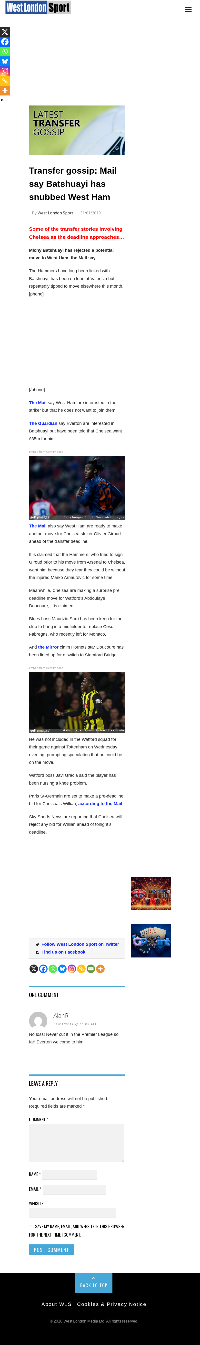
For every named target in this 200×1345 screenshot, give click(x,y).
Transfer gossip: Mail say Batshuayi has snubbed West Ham (73, 184)
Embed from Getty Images (46, 451)
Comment (39, 1119)
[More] (100, 969)
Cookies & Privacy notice (112, 1304)
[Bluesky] (62, 969)
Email (35, 1189)
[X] (34, 969)
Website (36, 1203)
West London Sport (55, 213)
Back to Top (94, 1285)
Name (35, 1174)
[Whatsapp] (53, 969)
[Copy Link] (81, 969)
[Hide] (2, 100)
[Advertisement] (100, 64)
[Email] (91, 969)
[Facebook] (43, 969)
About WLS (56, 1304)
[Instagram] (72, 969)
